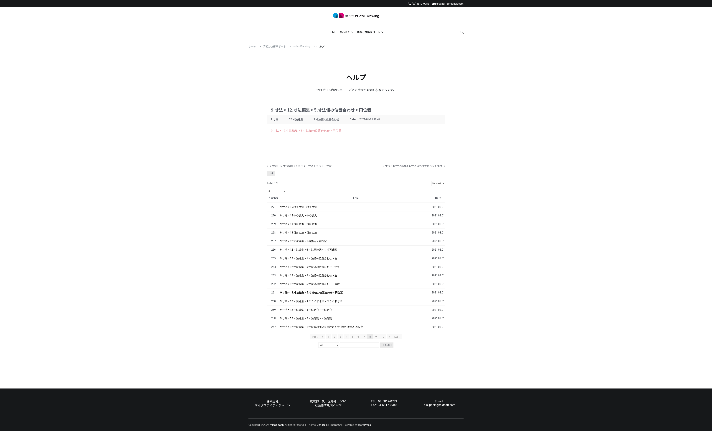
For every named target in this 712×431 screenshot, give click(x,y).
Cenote (321, 424)
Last (397, 336)
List (271, 173)
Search (387, 345)
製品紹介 (345, 32)
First (315, 336)
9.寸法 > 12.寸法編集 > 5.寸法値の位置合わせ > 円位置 (306, 131)
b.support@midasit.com (439, 405)
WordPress (364, 424)
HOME (332, 32)
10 (382, 336)
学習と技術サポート (368, 32)
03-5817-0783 (387, 401)
